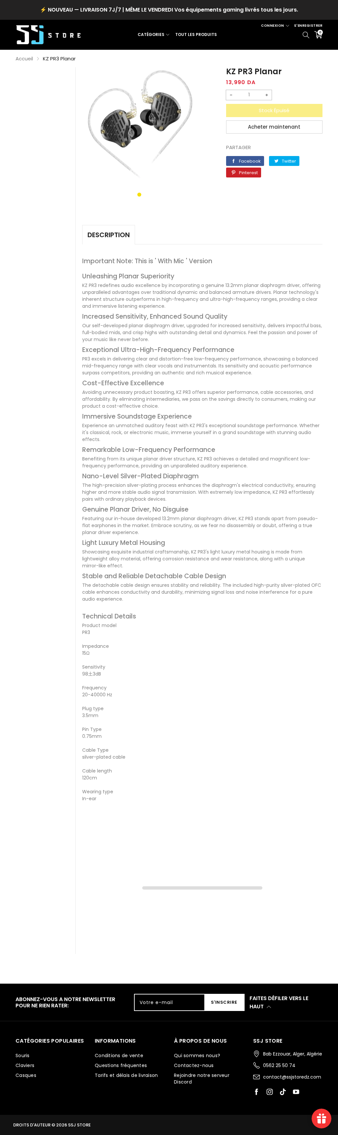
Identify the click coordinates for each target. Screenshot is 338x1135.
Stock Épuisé (274, 110)
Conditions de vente (119, 1055)
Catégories (151, 34)
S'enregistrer (308, 25)
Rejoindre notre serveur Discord (201, 1078)
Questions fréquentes (121, 1065)
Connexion (272, 25)
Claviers (25, 1065)
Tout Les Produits (196, 34)
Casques (26, 1075)
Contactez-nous (194, 1065)
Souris (23, 1055)
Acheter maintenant (274, 126)
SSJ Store (79, 1125)
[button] (139, 194)
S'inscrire (224, 1002)
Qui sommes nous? (197, 1055)
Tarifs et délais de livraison (126, 1075)
